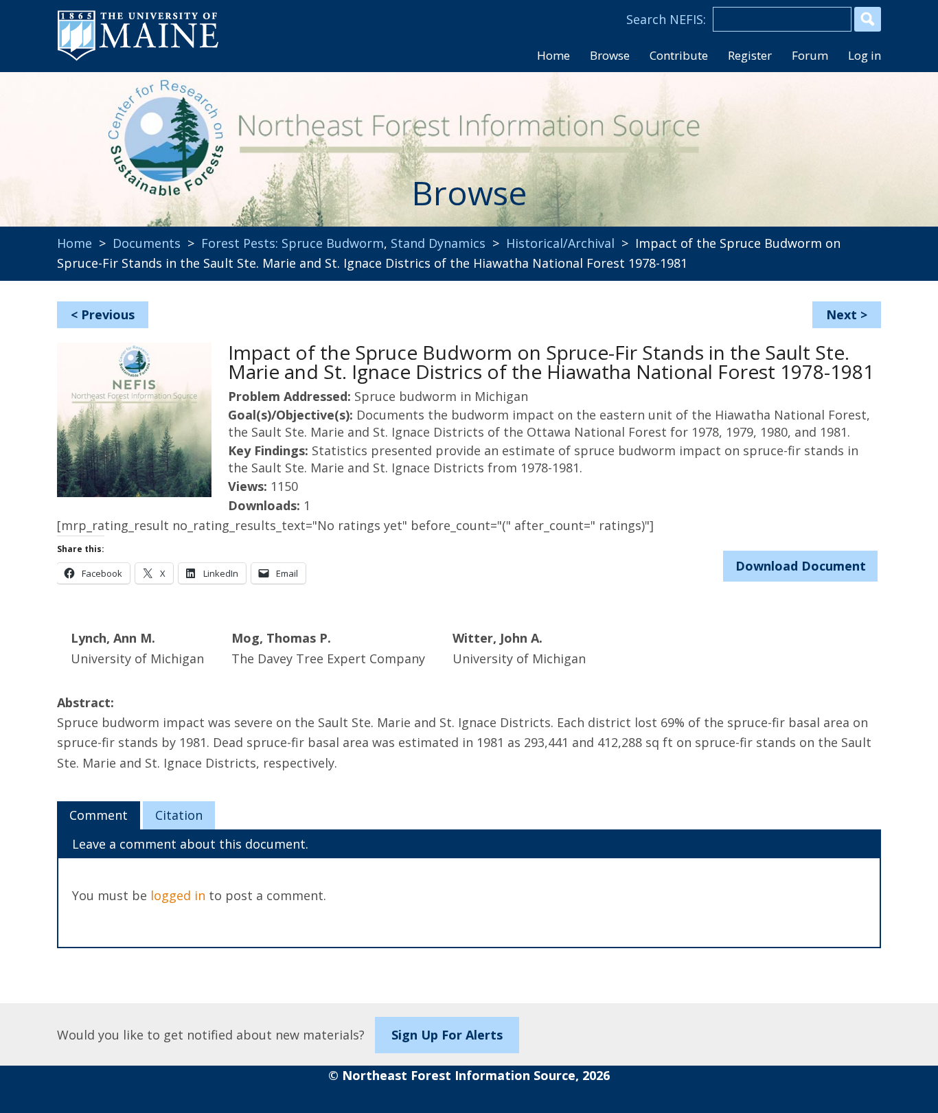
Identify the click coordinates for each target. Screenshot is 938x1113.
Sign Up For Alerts (447, 1034)
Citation (179, 815)
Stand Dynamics (438, 243)
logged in (177, 895)
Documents (147, 243)
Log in (864, 55)
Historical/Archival (560, 243)
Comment (98, 815)
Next (841, 314)
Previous (108, 314)
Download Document (800, 566)
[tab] (98, 815)
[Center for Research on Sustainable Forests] (150, 140)
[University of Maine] (138, 59)
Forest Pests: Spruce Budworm (292, 243)
